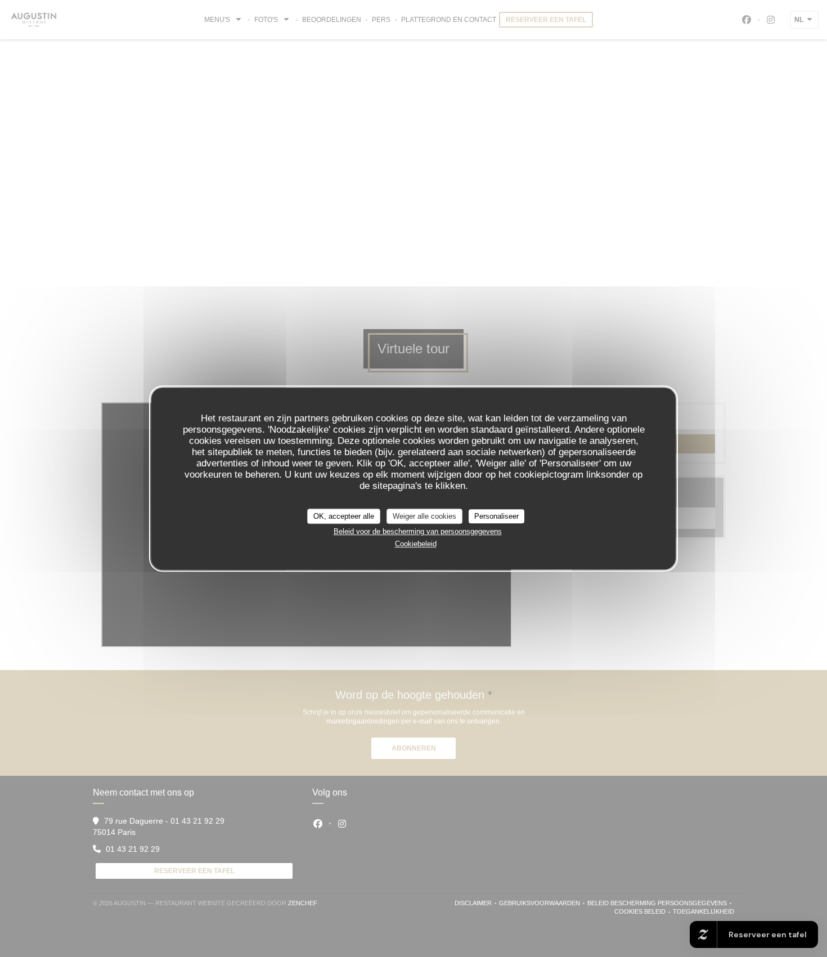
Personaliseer (496, 516)
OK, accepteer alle (343, 516)
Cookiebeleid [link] (416, 544)
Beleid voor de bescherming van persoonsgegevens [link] (418, 531)
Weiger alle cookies (424, 516)
